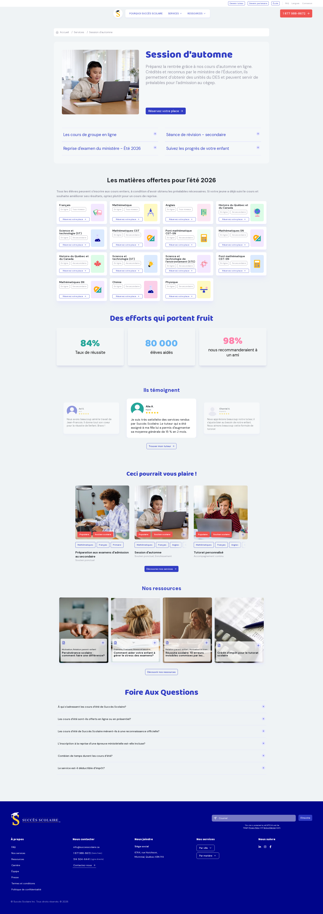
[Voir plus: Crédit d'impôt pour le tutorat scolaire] (258, 645)
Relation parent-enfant (84, 649)
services (79, 32)
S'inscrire (305, 817)
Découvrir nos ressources (161, 672)
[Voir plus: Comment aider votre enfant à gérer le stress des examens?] (154, 642)
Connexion (307, 3)
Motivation (67, 649)
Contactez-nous (82, 865)
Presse (15, 877)
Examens (118, 649)
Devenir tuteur (236, 3)
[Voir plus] (124, 534)
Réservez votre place (163, 111)
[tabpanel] (161, 737)
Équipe (15, 871)
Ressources (17, 859)
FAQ (287, 3)
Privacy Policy (254, 828)
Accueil (64, 32)
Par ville (203, 847)
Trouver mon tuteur (160, 446)
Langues (295, 3)
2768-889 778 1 (82, 853)
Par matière (205, 855)
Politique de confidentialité (26, 889)
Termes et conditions (23, 883)
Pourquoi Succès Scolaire (146, 13)
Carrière (15, 865)
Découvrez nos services (160, 568)
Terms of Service (269, 828)
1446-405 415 (81, 859)
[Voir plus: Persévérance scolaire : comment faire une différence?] (103, 642)
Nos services (18, 853)
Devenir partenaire (258, 3)
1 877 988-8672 (294, 13)
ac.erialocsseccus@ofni (86, 847)
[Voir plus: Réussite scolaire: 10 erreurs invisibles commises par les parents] (206, 642)
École (275, 3)
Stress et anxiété (141, 649)
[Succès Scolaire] (36, 819)
